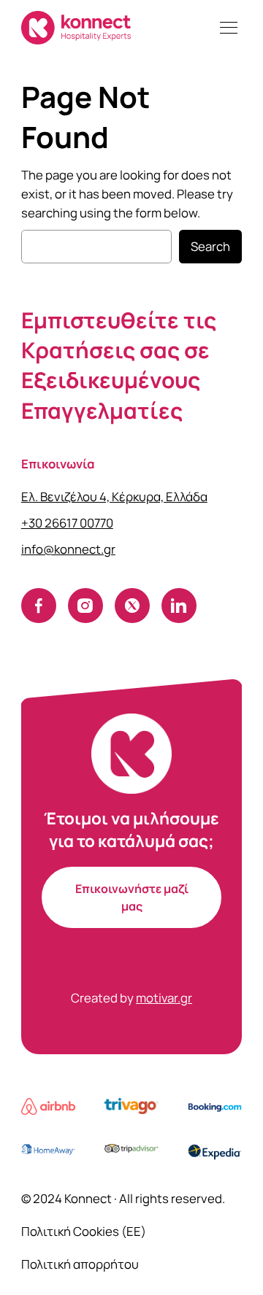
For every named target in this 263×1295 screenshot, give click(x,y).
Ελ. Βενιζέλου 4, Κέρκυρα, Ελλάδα (114, 496)
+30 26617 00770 (67, 522)
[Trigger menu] (229, 27)
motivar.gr (164, 997)
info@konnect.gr (68, 549)
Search (210, 246)
